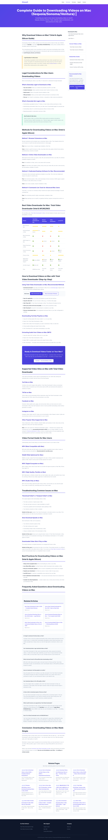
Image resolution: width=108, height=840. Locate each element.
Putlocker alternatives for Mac (33, 431)
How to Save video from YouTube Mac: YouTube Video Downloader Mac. (45, 787)
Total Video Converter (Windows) (76, 49)
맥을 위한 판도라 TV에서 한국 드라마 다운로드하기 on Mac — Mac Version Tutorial (62, 787)
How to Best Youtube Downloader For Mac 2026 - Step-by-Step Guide (28, 802)
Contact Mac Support (48, 831)
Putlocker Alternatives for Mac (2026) (76, 63)
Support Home (47, 826)
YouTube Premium (53, 63)
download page (54, 287)
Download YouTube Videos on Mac (77, 59)
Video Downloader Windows (51, 293)
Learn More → (71, 38)
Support (79, 2)
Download (68, 2)
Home (63, 2)
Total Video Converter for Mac (57, 549)
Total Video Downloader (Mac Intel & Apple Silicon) (75, 34)
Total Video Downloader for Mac (38, 213)
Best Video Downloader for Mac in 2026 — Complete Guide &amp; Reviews (45, 802)
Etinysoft (25, 2)
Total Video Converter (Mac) (75, 46)
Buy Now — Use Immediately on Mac (44, 360)
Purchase (74, 2)
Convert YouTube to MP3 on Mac (76, 67)
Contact (84, 2)
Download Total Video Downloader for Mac (41, 748)
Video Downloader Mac (36, 293)
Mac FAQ (45, 829)
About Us (69, 826)
